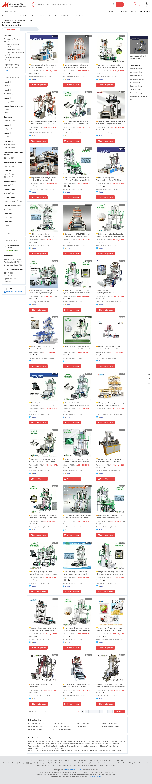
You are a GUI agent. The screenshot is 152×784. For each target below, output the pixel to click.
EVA (8, 129)
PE (7, 85)
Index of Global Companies (107, 765)
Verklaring (41, 760)
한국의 (91, 763)
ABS (7, 112)
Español (50, 763)
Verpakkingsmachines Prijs (62, 729)
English (14, 763)
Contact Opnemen (39, 85)
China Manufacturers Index (71, 765)
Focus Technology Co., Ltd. (73, 770)
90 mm (8, 177)
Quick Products (56, 765)
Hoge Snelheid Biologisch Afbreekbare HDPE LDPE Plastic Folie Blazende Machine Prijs (77, 685)
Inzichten (112, 760)
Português (65, 763)
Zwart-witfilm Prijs (83, 723)
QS (7, 225)
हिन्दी (111, 763)
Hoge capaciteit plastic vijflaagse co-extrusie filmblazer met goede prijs (42, 179)
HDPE (8, 93)
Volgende (118, 711)
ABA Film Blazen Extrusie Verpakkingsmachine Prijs (106, 291)
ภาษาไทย (118, 763)
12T (7, 209)
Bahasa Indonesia (143, 763)
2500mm (9, 166)
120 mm (9, 193)
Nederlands (104, 763)
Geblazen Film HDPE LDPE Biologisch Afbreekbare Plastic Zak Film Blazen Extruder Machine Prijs (76, 235)
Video (56, 36)
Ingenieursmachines (137, 79)
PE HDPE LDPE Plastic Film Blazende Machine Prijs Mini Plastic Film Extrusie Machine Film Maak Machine (110, 460)
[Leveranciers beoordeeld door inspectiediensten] (14, 246)
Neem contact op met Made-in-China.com (86, 760)
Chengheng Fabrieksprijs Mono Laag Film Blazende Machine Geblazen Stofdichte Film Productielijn (110, 404)
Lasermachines (135, 82)
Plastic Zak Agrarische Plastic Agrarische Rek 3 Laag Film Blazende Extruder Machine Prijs (41, 347)
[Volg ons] (122, 760)
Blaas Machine (12, 49)
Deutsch (57, 763)
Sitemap (104, 760)
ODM (8, 273)
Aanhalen (9, 121)
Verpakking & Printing (11, 65)
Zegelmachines (135, 89)
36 (40, 711)
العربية (97, 763)
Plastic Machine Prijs (35, 726)
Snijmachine (11, 67)
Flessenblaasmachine (12, 59)
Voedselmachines (136, 69)
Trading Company (13, 259)
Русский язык (82, 763)
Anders (8, 282)
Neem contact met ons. (14, 292)
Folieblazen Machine (12, 45)
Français (43, 763)
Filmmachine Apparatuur (138, 93)
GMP (8, 233)
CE (8, 217)
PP (7, 110)
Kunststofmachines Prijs (61, 726)
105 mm (8, 185)
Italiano (73, 763)
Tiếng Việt (132, 763)
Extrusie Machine (136, 72)
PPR (6, 137)
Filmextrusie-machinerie (138, 96)
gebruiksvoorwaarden (94, 776)
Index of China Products (89, 765)
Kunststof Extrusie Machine (14, 53)
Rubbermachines (136, 76)
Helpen (123, 11)
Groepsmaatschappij (13, 265)
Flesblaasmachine (136, 100)
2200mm (9, 158)
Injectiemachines (136, 86)
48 (45, 711)
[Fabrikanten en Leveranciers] (14, 4)
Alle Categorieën (10, 11)
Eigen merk (10, 279)
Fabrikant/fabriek (13, 262)
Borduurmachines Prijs (109, 723)
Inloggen (147, 6)
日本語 (36, 763)
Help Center (32, 760)
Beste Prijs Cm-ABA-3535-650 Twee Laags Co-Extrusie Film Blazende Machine (110, 685)
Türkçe (125, 763)
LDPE (9, 102)
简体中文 (21, 763)
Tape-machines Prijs (60, 723)
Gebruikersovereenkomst (54, 760)
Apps (133, 11)
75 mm (9, 174)
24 (36, 711)
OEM (8, 276)
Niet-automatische (13, 201)
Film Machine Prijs (83, 726)
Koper (111, 11)
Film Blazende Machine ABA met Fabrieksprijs (41, 685)
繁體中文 (29, 763)
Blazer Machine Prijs (35, 729)
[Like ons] (118, 760)
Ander (6, 70)
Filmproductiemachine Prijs (110, 726)
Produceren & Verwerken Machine (12, 40)
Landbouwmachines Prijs (37, 723)
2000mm (9, 148)
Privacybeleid (68, 760)
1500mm (9, 145)
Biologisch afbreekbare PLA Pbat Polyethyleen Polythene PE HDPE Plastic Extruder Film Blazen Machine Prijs (110, 347)
